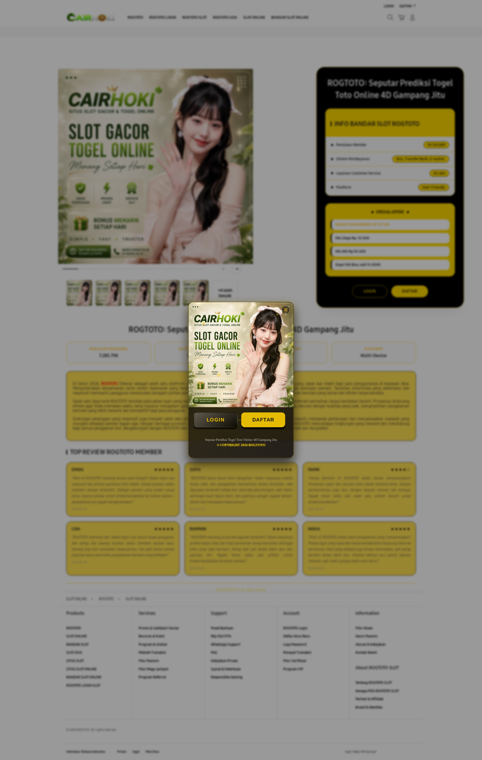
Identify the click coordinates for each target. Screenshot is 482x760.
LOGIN (216, 419)
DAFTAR (263, 419)
